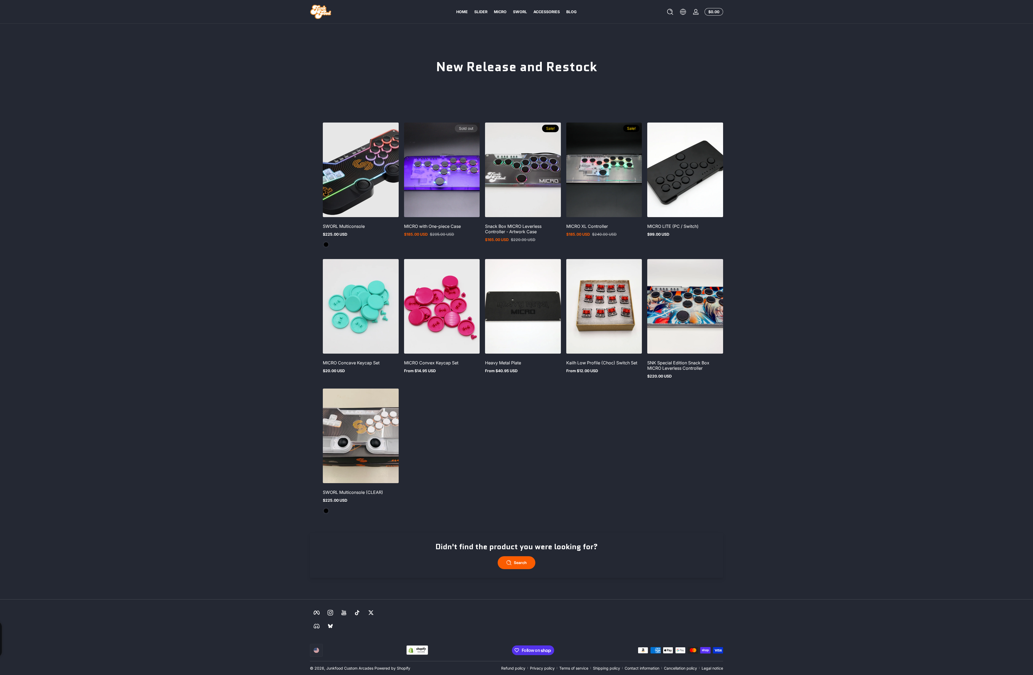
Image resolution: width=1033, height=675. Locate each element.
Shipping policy (606, 668)
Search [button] (520, 562)
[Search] (670, 12)
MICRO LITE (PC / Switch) (673, 226)
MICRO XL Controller (587, 226)
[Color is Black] (326, 244)
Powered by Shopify (392, 668)
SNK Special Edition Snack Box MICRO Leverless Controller (678, 365)
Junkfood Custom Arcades (349, 668)
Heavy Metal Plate (503, 362)
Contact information (642, 668)
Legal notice (712, 668)
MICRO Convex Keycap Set (431, 362)
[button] (670, 11)
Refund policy (513, 668)
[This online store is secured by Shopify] (417, 650)
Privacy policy (542, 668)
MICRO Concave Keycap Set (351, 362)
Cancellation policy (680, 668)
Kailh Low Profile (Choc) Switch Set (601, 362)
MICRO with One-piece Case (432, 226)
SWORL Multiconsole (344, 226)
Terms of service (573, 668)
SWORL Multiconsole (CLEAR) (353, 492)
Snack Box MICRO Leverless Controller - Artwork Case (513, 229)
